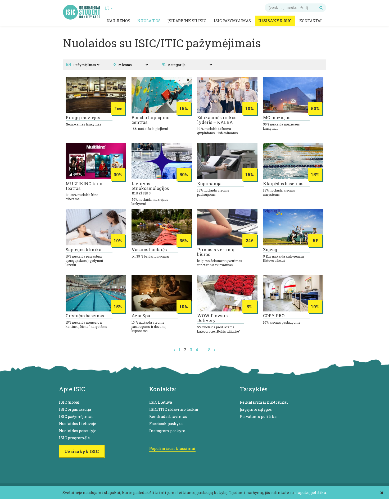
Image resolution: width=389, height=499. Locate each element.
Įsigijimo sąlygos (256, 409)
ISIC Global (69, 402)
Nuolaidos (149, 20)
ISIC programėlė (74, 437)
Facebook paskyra (166, 423)
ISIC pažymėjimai (76, 416)
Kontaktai (310, 20)
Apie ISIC (72, 389)
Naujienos (118, 20)
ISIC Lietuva (160, 402)
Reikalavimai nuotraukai (264, 402)
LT (107, 8)
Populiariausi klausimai (172, 448)
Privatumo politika (258, 416)
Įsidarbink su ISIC (187, 20)
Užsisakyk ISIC (275, 20)
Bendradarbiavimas (168, 416)
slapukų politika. (311, 492)
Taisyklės (254, 389)
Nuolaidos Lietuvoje (77, 423)
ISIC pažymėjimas (232, 20)
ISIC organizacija (75, 409)
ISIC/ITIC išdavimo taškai (173, 409)
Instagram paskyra (167, 430)
